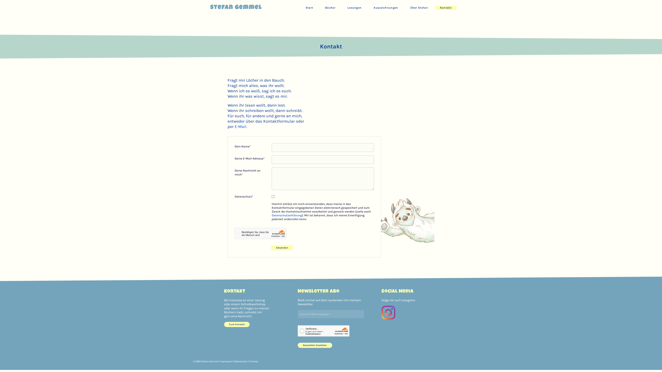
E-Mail (240, 126)
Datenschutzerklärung (287, 215)
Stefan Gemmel (236, 8)
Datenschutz (241, 361)
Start (309, 7)
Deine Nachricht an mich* (247, 172)
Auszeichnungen (386, 7)
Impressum (226, 361)
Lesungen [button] (355, 7)
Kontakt (446, 7)
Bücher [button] (330, 7)
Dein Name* (243, 146)
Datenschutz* (244, 196)
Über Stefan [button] (419, 7)
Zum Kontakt (237, 324)
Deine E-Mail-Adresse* (250, 158)
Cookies (253, 361)
